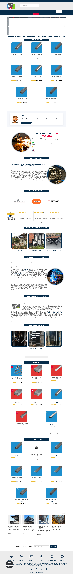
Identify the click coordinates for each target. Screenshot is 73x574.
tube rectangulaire (55, 312)
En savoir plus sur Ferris (26, 122)
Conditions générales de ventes (16, 563)
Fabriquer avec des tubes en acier (36, 348)
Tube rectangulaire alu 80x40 (16, 400)
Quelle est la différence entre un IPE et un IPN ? (58, 526)
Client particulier (29, 564)
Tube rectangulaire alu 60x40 (36, 400)
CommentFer (36, 182)
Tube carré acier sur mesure (21, 499)
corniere (27, 269)
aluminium (13, 169)
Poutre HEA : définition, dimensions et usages (28, 526)
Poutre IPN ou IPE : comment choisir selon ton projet (43, 526)
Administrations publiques (46, 564)
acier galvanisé (15, 281)
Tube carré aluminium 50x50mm (21, 423)
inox (43, 168)
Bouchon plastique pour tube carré (36, 455)
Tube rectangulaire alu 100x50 (37, 378)
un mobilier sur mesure (18, 273)
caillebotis (46, 305)
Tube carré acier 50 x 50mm (51, 98)
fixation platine (38, 280)
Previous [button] (63, 514)
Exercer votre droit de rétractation (36, 565)
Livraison (24, 563)
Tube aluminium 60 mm (56, 377)
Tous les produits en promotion (58, 433)
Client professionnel (37, 564)
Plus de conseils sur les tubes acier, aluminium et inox (36, 356)
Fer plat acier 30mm (36, 477)
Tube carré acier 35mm (36, 76)
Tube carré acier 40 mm (56, 76)
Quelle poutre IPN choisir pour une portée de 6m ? (14, 526)
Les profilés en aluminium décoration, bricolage (53, 349)
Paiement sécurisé (30, 563)
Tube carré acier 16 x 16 (17, 54)
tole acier (44, 175)
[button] (11, 26)
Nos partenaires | (55, 564)
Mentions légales (62, 564)
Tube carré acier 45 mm (22, 98)
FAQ (61, 563)
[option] (36, 26)
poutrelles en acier (54, 305)
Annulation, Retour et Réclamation (41, 563)
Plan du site (64, 563)
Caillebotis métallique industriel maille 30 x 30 (17, 378)
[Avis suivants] (65, 216)
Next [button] (64, 514)
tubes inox (32, 276)
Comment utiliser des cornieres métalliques (19, 349)
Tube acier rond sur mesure (51, 423)
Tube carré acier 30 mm (17, 76)
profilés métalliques (27, 270)
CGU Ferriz (58, 563)
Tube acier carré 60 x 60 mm (56, 400)
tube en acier (38, 168)
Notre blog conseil (51, 563)
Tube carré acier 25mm (56, 54)
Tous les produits (61, 109)
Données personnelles (21, 564)
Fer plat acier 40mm (56, 477)
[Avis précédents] (17, 216)
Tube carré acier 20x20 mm (36, 54)
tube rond (49, 312)
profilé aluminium (22, 278)
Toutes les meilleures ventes (59, 510)
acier (38, 267)
